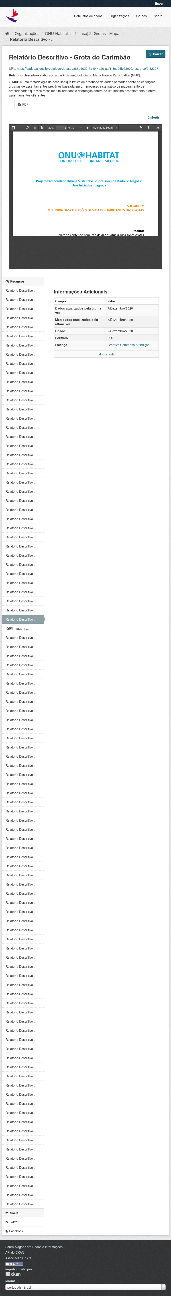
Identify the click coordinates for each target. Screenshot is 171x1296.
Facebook (15, 1231)
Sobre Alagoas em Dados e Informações (34, 1247)
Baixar (157, 54)
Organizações (119, 16)
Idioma (10, 1281)
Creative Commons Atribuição (129, 344)
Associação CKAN (18, 1258)
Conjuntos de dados (88, 16)
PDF (24, 104)
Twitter (13, 1222)
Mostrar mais (106, 354)
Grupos (141, 16)
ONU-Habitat (56, 33)
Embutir (153, 117)
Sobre (158, 16)
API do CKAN (14, 1252)
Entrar (159, 3)
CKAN (12, 1274)
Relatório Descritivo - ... (32, 39)
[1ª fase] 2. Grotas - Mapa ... (98, 33)
